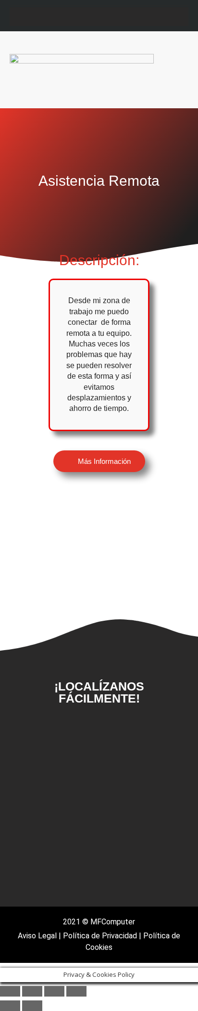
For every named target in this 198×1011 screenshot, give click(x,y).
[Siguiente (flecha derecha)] (32, 1005)
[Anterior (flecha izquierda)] (10, 1005)
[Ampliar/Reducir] (10, 991)
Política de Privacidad (100, 935)
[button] (177, 70)
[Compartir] (54, 991)
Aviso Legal (37, 935)
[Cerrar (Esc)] (76, 991)
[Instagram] (89, 16)
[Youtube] (108, 16)
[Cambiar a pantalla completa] (32, 991)
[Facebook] (60, 885)
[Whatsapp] (127, 16)
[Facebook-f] (71, 16)
